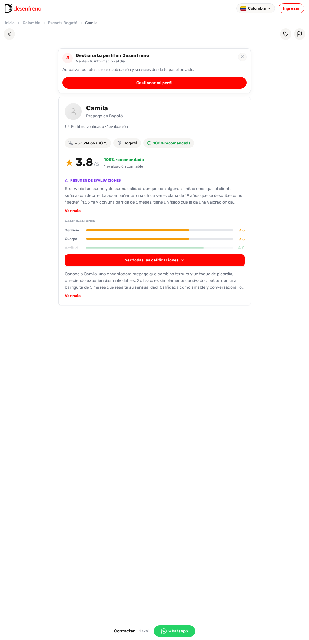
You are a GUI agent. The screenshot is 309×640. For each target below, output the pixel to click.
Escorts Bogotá (62, 23)
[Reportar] (299, 34)
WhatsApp (178, 631)
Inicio (10, 23)
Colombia (31, 23)
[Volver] (9, 34)
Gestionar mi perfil (154, 83)
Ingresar (291, 8)
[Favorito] (285, 34)
